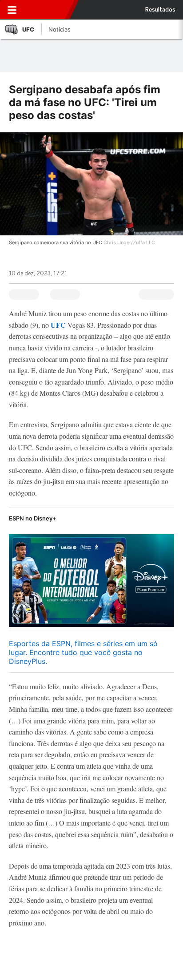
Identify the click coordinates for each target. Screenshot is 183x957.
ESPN (47, 10)
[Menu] (12, 10)
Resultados (160, 10)
